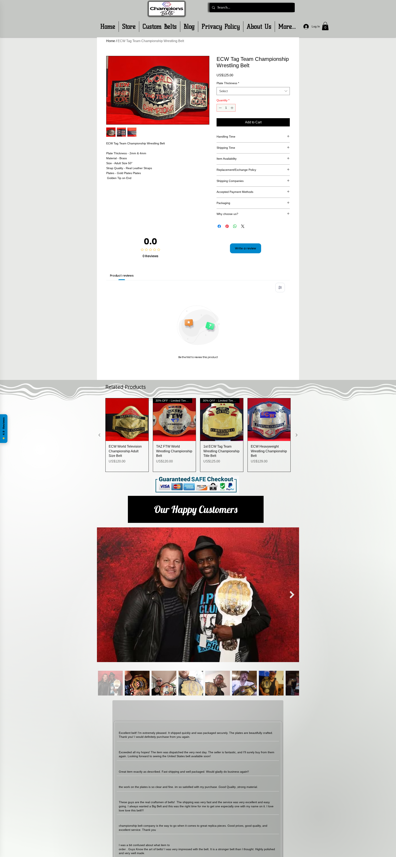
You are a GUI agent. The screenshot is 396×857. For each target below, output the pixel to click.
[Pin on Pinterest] (227, 226)
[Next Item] (292, 594)
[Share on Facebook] (219, 226)
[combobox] (253, 91)
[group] (198, 435)
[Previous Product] (99, 435)
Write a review (245, 248)
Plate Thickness (228, 83)
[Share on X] (242, 226)
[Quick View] (127, 419)
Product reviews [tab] (122, 275)
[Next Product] (296, 435)
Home (110, 41)
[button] (325, 26)
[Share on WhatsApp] (234, 226)
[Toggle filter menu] (280, 287)
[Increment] (232, 107)
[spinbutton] (226, 107)
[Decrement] (219, 107)
